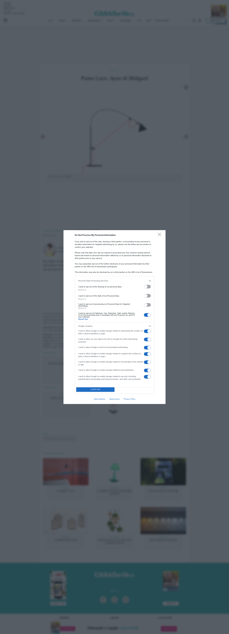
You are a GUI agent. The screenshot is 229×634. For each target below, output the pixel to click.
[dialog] (114, 317)
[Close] (160, 235)
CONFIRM (95, 389)
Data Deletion (99, 399)
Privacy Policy (129, 399)
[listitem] (114, 280)
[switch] (147, 286)
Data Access (114, 399)
